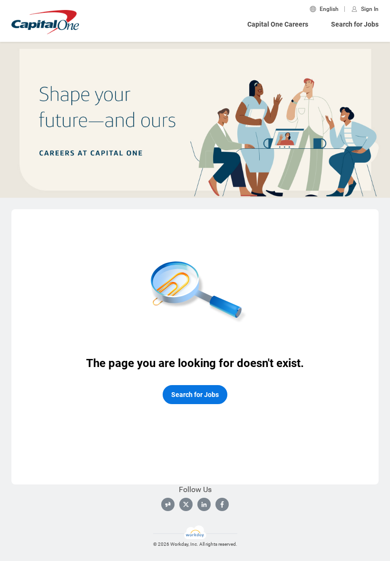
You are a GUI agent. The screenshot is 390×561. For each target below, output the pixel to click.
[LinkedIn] (204, 504)
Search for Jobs (355, 24)
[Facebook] (222, 504)
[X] (186, 504)
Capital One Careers (277, 24)
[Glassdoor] (168, 504)
